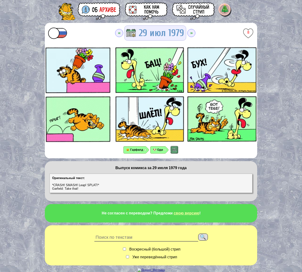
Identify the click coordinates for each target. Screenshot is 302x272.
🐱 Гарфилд (134, 149)
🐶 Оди (158, 149)
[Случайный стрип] (193, 11)
